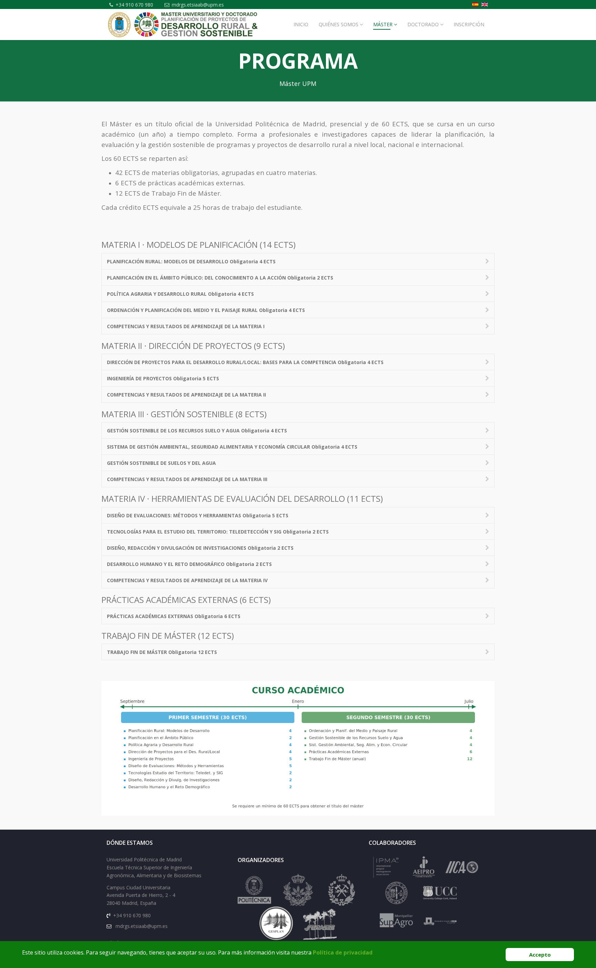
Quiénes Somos (338, 24)
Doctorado (423, 24)
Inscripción (469, 24)
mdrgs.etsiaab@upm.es (198, 4)
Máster (383, 24)
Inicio (301, 24)
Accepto (540, 954)
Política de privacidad (342, 952)
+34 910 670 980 (134, 4)
